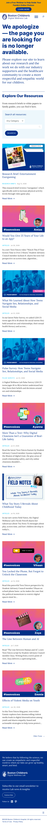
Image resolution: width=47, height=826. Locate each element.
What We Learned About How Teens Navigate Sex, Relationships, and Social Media (22, 303)
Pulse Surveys (8, 378)
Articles (5, 245)
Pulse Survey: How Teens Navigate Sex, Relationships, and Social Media (22, 370)
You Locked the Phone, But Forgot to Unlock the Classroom (22, 573)
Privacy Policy (18, 822)
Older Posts (39, 736)
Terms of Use (7, 822)
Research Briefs (9, 184)
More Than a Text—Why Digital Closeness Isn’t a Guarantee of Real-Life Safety (22, 436)
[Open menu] (43, 812)
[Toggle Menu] (36, 17)
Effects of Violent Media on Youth (21, 700)
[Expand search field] (43, 17)
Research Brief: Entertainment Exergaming (19, 175)
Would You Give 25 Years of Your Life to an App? (23, 237)
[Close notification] (43, 9)
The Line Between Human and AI (20, 639)
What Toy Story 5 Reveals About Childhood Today (20, 505)
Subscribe (8, 795)
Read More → (8, 198)
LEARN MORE (23, 9)
